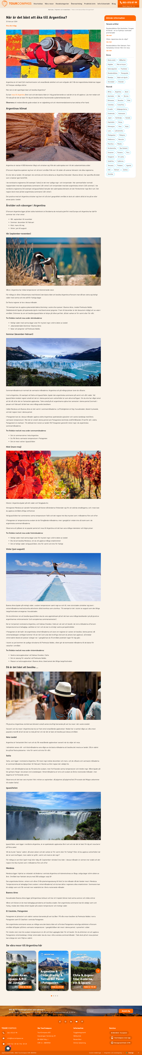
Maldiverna (111, 139)
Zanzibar (110, 174)
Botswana (111, 100)
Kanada (127, 118)
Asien (126, 92)
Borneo (126, 96)
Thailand (119, 165)
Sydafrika (111, 161)
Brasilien (120, 100)
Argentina (118, 92)
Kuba (126, 126)
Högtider (110, 64)
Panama (120, 152)
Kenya (120, 122)
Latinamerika (119, 131)
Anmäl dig (126, 1011)
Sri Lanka (121, 157)
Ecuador (110, 109)
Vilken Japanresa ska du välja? (117, 39)
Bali (119, 96)
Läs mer (109, 35)
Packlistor (124, 69)
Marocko (121, 139)
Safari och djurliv (122, 77)
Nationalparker (112, 69)
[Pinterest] (82, 1022)
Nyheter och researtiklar (62, 9)
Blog (114, 4)
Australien (111, 96)
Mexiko (119, 144)
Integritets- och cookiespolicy (113, 1053)
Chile (128, 100)
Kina (120, 126)
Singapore (111, 157)
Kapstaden (111, 122)
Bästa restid (111, 60)
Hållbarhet (122, 60)
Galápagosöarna (122, 109)
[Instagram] (65, 1022)
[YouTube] (77, 1022)
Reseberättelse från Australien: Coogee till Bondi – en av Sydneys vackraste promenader (120, 30)
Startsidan (38, 4)
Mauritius (111, 144)
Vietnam (116, 170)
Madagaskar (112, 135)
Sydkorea (120, 161)
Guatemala (111, 113)
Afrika (109, 92)
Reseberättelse (112, 73)
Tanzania (110, 165)
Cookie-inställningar (95, 1053)
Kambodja (118, 118)
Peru (127, 152)
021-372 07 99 (130, 2)
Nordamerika (112, 148)
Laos (109, 131)
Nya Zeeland (123, 148)
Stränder (121, 82)
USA (109, 170)
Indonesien (121, 113)
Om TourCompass (44, 1028)
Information (78, 1028)
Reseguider (124, 73)
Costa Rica (120, 105)
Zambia (125, 170)
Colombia (111, 105)
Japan (110, 118)
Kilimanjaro (111, 126)
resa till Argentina (18, 95)
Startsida (50, 9)
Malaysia (122, 135)
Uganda (128, 165)
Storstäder (111, 82)
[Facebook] (60, 1022)
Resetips (110, 77)
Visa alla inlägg (11, 26)
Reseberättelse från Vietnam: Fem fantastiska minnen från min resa (118, 47)
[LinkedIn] (71, 1022)
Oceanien (111, 152)
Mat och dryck (121, 64)
